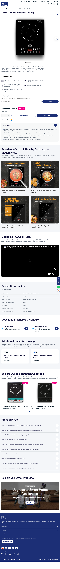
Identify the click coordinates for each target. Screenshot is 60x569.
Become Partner (7, 540)
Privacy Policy (41, 558)
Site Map (55, 558)
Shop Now (29, 499)
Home (2, 8)
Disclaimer (49, 558)
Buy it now (46, 114)
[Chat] (57, 290)
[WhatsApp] (57, 287)
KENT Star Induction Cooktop (41, 405)
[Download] (25, 326)
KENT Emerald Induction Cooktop (14, 405)
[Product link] (15, 394)
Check (49, 100)
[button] (56, 4)
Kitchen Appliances (10, 8)
